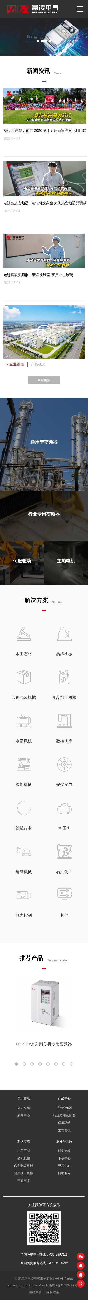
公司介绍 (23, 1108)
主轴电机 (64, 1130)
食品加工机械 (23, 1173)
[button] (38, 41)
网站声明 (35, 1292)
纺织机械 (23, 1158)
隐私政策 (52, 1292)
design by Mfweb (36, 1285)
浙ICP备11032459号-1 (65, 1285)
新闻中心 (23, 1115)
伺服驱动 (64, 1123)
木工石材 (23, 1151)
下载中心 (64, 1158)
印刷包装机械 (23, 1165)
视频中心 (64, 1165)
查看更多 (44, 380)
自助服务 (64, 1173)
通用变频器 (64, 1108)
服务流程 (64, 1151)
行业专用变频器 (64, 1115)
